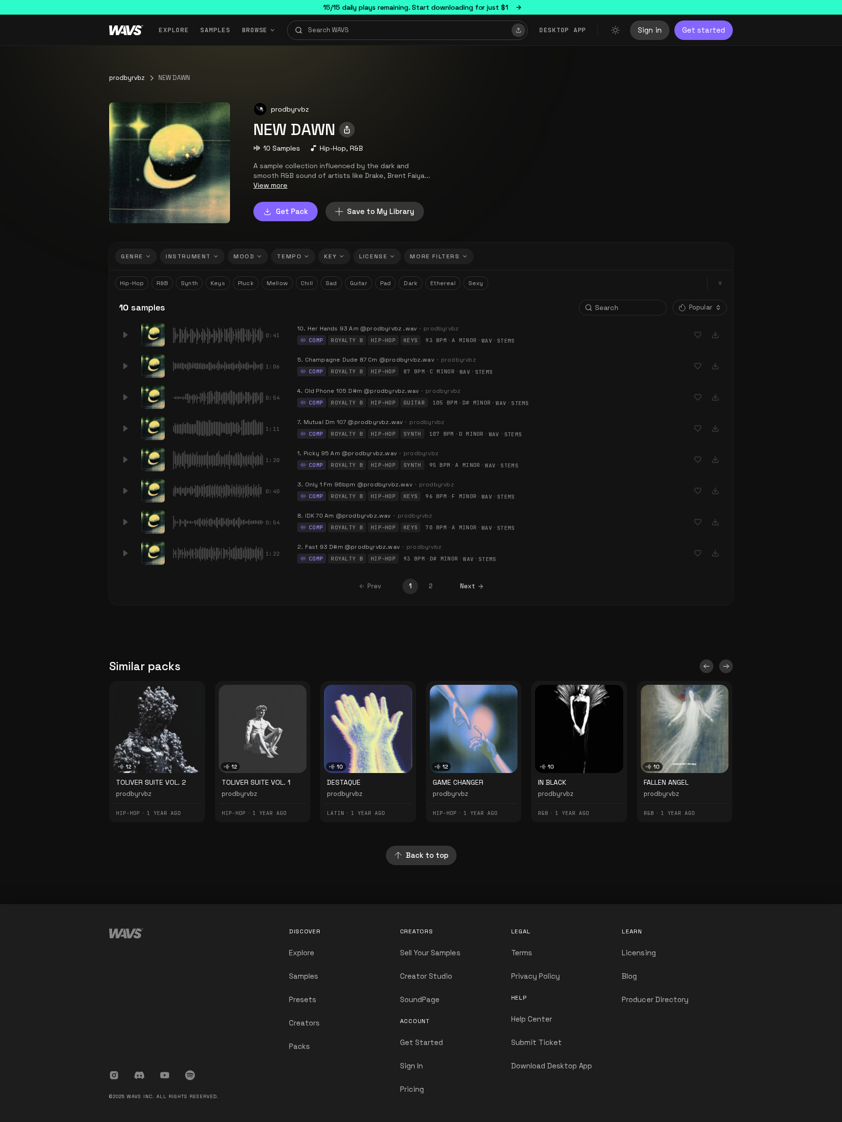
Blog (629, 976)
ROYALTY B (347, 340)
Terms (521, 952)
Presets (302, 999)
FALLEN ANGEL (666, 782)
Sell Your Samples (430, 952)
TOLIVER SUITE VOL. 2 (151, 782)
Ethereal (443, 283)
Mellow (277, 283)
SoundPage (420, 999)
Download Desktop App (552, 1065)
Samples (215, 30)
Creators (304, 1022)
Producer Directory (655, 999)
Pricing (412, 1089)
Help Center (532, 1019)
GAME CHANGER (458, 782)
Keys (217, 283)
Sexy (475, 283)
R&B (356, 148)
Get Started (421, 1042)
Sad (331, 283)
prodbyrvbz (127, 78)
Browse (255, 30)
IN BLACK (552, 782)
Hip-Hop (333, 148)
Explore (174, 30)
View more (270, 185)
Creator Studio (426, 976)
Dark (410, 283)
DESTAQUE (344, 782)
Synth (189, 283)
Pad (385, 283)
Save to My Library (380, 211)
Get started (703, 30)
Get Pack (292, 211)
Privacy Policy (535, 976)
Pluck (246, 283)
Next (467, 586)
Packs (299, 1046)
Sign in (650, 30)
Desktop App (562, 30)
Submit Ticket (536, 1042)
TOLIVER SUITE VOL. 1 (256, 782)
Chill (307, 283)
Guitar (358, 283)
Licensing (638, 952)
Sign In (411, 1065)
